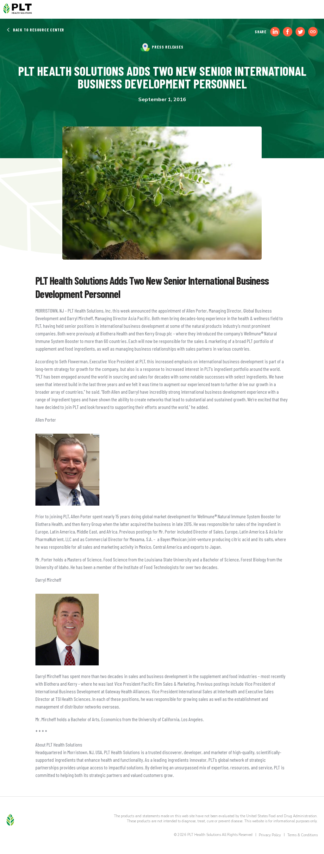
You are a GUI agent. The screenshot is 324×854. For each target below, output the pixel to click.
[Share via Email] (313, 31)
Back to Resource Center (38, 29)
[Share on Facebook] (287, 31)
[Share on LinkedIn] (275, 31)
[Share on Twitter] (300, 31)
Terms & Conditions (302, 835)
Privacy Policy (270, 835)
